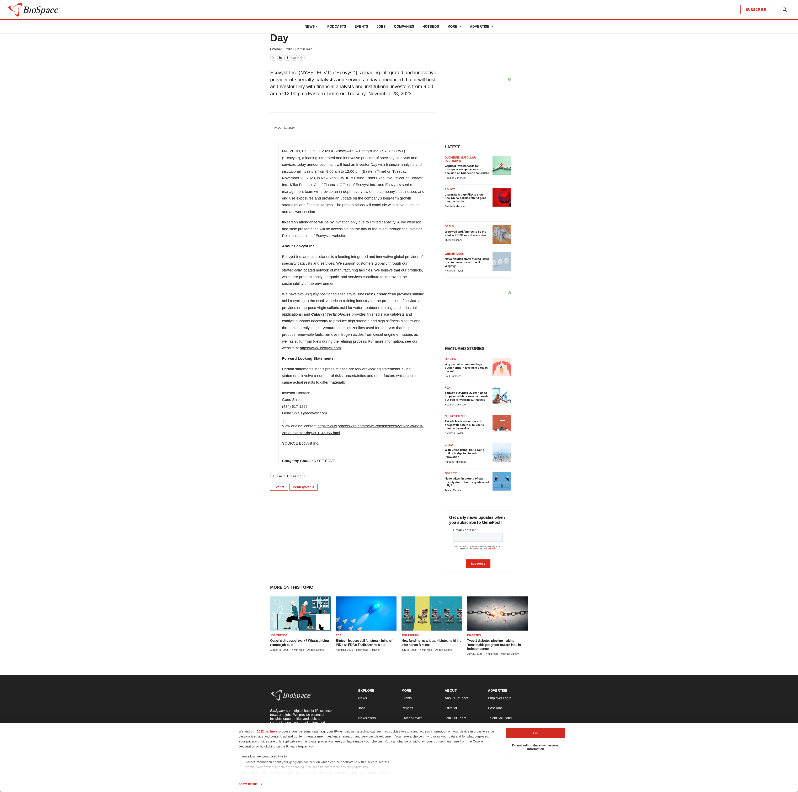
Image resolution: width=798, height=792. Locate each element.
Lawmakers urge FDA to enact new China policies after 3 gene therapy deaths (465, 198)
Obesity (451, 473)
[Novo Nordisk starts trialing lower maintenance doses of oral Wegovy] (502, 261)
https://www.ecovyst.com (320, 348)
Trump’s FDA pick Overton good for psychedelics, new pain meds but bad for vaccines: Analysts (466, 396)
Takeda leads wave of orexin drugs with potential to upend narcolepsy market (464, 425)
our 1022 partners (264, 731)
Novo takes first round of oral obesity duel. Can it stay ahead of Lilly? (467, 482)
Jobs (381, 26)
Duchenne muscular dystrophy (460, 159)
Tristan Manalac (454, 490)
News (310, 26)
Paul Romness (453, 376)
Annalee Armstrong (455, 461)
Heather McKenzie (455, 177)
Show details (248, 784)
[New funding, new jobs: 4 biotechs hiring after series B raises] (431, 613)
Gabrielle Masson (455, 206)
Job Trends (278, 635)
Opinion (450, 359)
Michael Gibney (453, 240)
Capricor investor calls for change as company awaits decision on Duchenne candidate (467, 169)
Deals (449, 226)
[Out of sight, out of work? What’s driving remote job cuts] (300, 613)
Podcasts (336, 26)
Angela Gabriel (315, 649)
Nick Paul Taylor (454, 270)
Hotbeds (430, 26)
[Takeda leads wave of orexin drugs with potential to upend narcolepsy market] (502, 424)
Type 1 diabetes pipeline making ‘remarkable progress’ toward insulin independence (494, 644)
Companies (404, 26)
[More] (317, 26)
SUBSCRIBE (756, 9)
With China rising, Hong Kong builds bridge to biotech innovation (464, 453)
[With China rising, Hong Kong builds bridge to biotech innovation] (502, 452)
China (449, 444)
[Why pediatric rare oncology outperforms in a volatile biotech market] (502, 367)
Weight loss (454, 253)
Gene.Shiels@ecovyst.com (304, 413)
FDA (447, 387)
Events (361, 26)
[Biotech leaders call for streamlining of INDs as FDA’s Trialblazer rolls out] (366, 613)
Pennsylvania (303, 487)
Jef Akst (376, 649)
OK (535, 733)
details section (380, 773)
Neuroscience (455, 416)
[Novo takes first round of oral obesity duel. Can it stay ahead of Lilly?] (502, 481)
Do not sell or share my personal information (535, 747)
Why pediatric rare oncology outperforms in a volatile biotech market (466, 367)
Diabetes (474, 635)
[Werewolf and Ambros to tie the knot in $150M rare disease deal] (502, 234)
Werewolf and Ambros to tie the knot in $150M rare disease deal (465, 233)
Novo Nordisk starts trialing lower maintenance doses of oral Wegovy (467, 262)
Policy (450, 189)
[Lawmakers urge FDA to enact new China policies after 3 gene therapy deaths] (502, 197)
